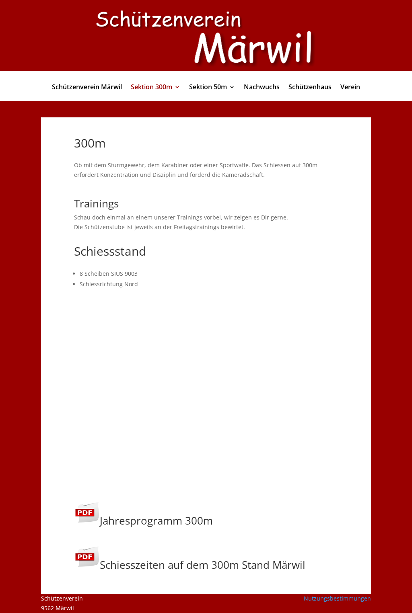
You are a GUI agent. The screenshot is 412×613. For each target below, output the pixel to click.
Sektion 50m (208, 87)
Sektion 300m (151, 87)
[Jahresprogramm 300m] (87, 520)
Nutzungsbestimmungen (337, 598)
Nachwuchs (262, 87)
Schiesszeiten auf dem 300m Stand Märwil (202, 565)
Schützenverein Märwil (87, 87)
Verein (350, 87)
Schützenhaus (310, 87)
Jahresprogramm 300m (156, 520)
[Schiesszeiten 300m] (87, 565)
